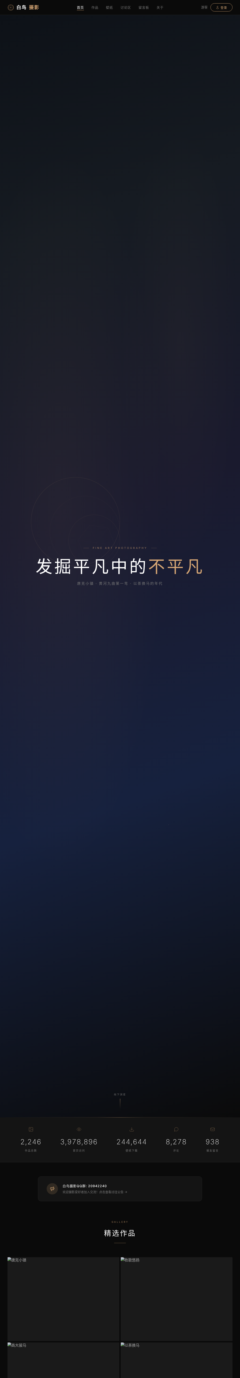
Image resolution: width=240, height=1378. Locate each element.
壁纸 (109, 7)
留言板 (144, 7)
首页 (80, 7)
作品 (94, 7)
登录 (224, 7)
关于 (160, 7)
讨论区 (125, 7)
